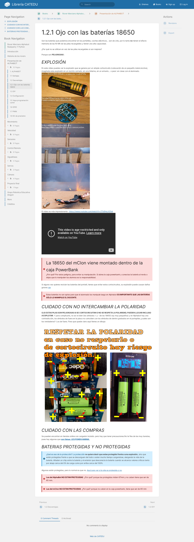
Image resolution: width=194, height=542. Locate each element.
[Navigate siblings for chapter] (89, 13)
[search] (97, 4)
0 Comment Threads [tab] (49, 518)
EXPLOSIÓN (12, 21)
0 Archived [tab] (66, 518)
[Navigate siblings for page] (128, 13)
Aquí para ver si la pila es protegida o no (104, 470)
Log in (185, 4)
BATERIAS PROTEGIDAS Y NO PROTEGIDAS (19, 31)
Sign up (171, 4)
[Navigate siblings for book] (52, 13)
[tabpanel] (97, 525)
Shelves (145, 4)
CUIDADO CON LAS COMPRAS (19, 28)
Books (158, 4)
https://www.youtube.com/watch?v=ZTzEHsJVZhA (91, 211)
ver (49, 287)
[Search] (82, 4)
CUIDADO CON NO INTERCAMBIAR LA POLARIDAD (19, 25)
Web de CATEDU (97, 536)
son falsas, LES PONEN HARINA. (75, 439)
